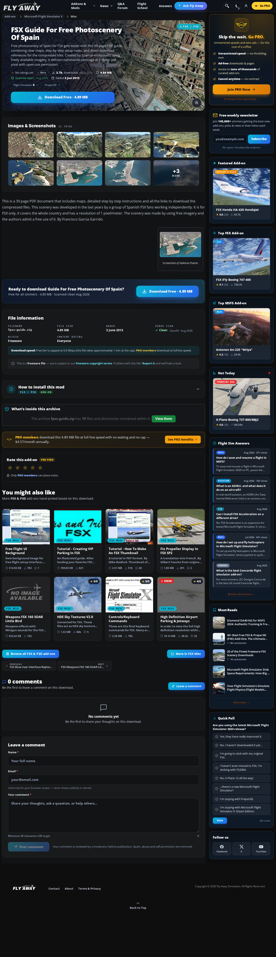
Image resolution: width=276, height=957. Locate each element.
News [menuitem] (104, 6)
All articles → (241, 702)
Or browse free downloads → (241, 99)
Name (13, 752)
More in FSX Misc (188, 654)
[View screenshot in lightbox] (196, 102)
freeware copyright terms (94, 363)
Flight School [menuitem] (142, 6)
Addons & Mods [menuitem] (78, 6)
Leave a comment (188, 686)
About (69, 888)
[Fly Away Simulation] (22, 6)
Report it (148, 363)
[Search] (227, 6)
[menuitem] (190, 6)
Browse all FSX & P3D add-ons (33, 654)
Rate (43, 72)
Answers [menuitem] (165, 6)
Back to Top (138, 908)
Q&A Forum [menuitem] (123, 6)
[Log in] (246, 6)
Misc (74, 16)
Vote (220, 820)
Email (13, 771)
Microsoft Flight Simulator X (43, 16)
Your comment (19, 795)
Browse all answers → (241, 594)
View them (163, 419)
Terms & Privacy (89, 888)
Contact (54, 888)
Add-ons (10, 16)
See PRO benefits (180, 439)
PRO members (146, 350)
